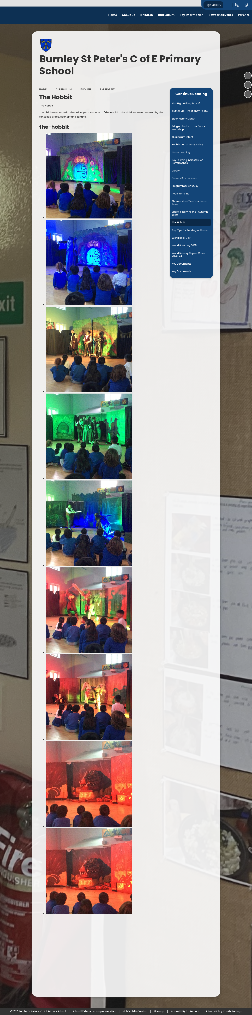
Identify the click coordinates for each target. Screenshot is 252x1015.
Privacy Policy (214, 1011)
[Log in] (246, 5)
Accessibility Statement (185, 1011)
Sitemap (159, 1011)
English (85, 89)
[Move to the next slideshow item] (248, 94)
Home (43, 89)
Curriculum (64, 89)
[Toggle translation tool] (237, 5)
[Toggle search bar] (228, 5)
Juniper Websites (105, 1011)
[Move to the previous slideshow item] (248, 85)
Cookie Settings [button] (232, 1011)
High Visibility (213, 5)
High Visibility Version (135, 1011)
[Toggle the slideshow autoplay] (248, 75)
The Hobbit (107, 89)
